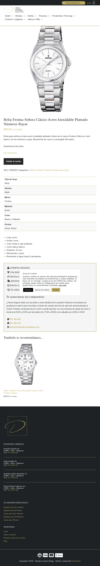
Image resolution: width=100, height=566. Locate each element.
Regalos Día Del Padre (13, 510)
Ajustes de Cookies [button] (42, 290)
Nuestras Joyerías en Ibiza (14, 538)
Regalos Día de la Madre (14, 507)
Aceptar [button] (56, 290)
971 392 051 (13, 478)
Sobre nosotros (10, 535)
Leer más (62, 285)
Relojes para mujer (60, 170)
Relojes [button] (18, 16)
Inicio (6, 531)
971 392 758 (13, 490)
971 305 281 (15, 319)
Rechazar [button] (28, 290)
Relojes (32, 170)
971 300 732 (15, 323)
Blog (5, 541)
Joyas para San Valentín (13, 514)
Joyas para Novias (11, 520)
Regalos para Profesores (14, 517)
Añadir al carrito (13, 161)
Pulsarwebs (76, 561)
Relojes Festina (44, 170)
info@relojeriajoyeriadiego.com (25, 327)
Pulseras (43, 16)
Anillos (31, 16)
